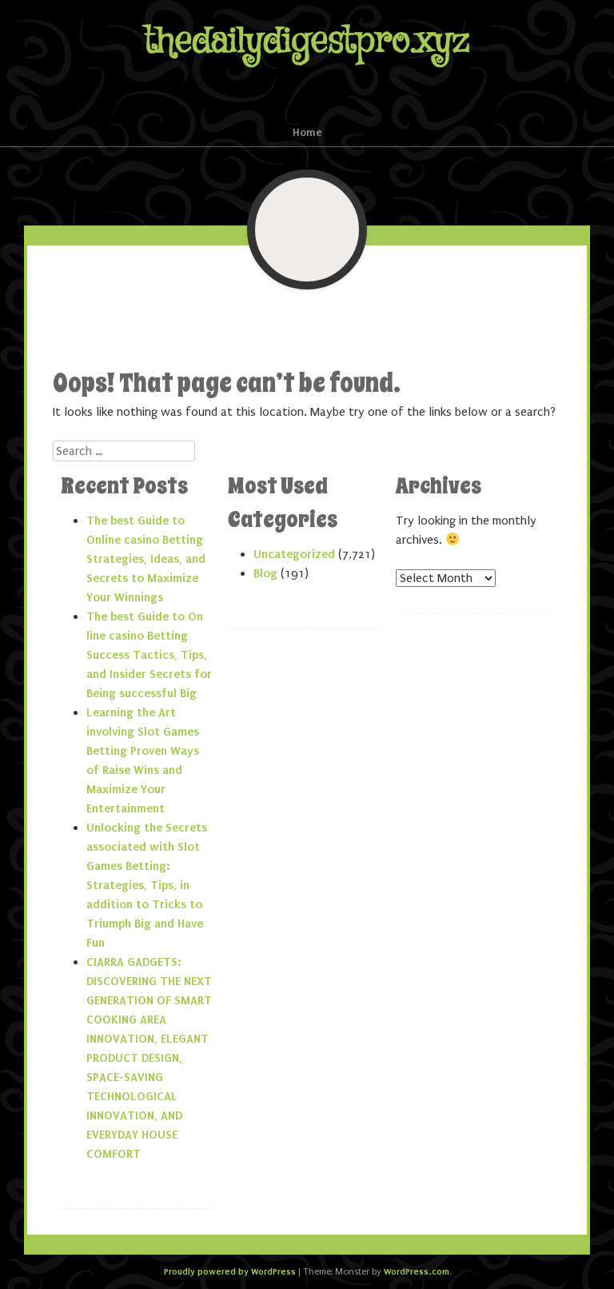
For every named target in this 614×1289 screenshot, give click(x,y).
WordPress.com (416, 1271)
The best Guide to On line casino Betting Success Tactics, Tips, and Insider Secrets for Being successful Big (149, 654)
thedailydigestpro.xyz (307, 41)
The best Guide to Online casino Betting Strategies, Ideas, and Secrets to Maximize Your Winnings (145, 559)
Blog (265, 573)
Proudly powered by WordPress (230, 1271)
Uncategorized (294, 554)
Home (307, 132)
